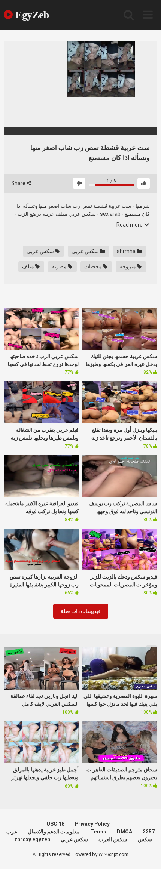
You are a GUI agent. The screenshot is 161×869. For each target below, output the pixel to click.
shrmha (127, 251)
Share (19, 183)
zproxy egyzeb (32, 839)
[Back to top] (147, 854)
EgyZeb (31, 15)
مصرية (60, 266)
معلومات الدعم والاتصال (54, 832)
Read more (130, 225)
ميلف (28, 266)
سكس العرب (112, 839)
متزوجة (128, 266)
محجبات (93, 266)
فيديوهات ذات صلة (81, 611)
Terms (98, 832)
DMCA (124, 832)
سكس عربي (86, 251)
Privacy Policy (92, 824)
